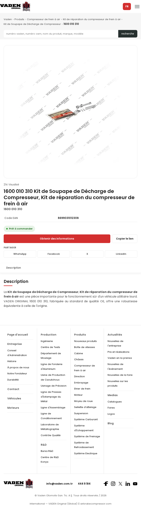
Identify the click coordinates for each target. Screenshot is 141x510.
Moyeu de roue (83, 401)
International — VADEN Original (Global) (53, 503)
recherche (127, 33)
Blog (111, 423)
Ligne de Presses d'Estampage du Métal (51, 396)
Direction (79, 376)
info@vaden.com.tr (59, 483)
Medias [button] (113, 395)
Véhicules (14, 398)
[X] (120, 484)
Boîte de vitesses (84, 347)
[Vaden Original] (15, 6)
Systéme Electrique (85, 453)
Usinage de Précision (53, 385)
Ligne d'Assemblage (53, 407)
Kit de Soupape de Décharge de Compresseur (32, 24)
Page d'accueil (17, 334)
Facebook (54, 253)
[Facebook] (106, 483)
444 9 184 (84, 483)
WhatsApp (19, 253)
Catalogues (115, 401)
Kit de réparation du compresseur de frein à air (92, 19)
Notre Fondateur (17, 373)
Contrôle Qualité (51, 435)
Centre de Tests (50, 347)
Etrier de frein (82, 388)
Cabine (78, 353)
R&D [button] (44, 445)
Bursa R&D (47, 451)
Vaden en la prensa (120, 358)
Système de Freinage (87, 436)
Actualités (115, 334)
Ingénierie (47, 341)
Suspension (81, 413)
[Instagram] (113, 483)
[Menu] (137, 6)
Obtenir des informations (57, 238)
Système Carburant (86, 419)
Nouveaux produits (85, 341)
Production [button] (48, 334)
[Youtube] (135, 483)
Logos (111, 414)
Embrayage (81, 382)
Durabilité (13, 379)
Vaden (8, 19)
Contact (13, 389)
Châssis (79, 359)
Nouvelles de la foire (120, 375)
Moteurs (13, 408)
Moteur (78, 395)
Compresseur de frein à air (43, 19)
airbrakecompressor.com (95, 503)
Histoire (11, 361)
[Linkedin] (128, 483)
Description (13, 268)
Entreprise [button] (14, 344)
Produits (19, 19)
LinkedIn (121, 253)
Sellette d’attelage (85, 407)
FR (127, 6)
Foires (111, 407)
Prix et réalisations (118, 352)
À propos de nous (18, 367)
